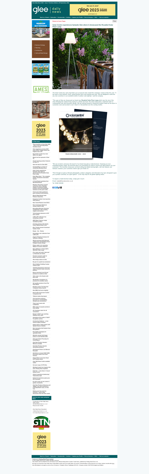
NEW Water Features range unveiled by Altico (40, 221)
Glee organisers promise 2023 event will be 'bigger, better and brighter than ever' (41, 150)
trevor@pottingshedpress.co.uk (40, 412)
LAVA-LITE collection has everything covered (39, 217)
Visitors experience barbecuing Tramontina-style (41, 375)
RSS (96, 17)
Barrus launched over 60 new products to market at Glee (40, 273)
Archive (68, 17)
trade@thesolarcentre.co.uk (65, 181)
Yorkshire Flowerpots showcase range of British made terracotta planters (41, 269)
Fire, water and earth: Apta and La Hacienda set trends (41, 253)
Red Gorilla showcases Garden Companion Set (41, 293)
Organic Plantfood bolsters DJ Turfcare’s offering (41, 237)
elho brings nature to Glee (40, 259)
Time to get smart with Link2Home (39, 304)
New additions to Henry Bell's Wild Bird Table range (41, 249)
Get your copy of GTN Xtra (40, 365)
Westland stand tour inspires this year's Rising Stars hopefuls (41, 368)
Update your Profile (77, 17)
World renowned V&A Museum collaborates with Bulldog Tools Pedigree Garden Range (41, 242)
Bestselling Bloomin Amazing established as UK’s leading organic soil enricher (41, 210)
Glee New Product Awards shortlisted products (40, 346)
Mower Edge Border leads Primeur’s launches (39, 196)
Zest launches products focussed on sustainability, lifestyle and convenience (40, 300)
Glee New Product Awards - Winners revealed (40, 343)
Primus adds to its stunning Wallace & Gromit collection (40, 246)
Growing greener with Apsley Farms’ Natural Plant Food (40, 224)
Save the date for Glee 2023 (40, 164)
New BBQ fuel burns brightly (40, 290)
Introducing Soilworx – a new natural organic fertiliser (40, 321)
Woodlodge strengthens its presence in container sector (40, 280)
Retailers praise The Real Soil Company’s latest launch (40, 287)
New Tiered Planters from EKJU (41, 202)
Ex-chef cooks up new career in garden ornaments (41, 382)
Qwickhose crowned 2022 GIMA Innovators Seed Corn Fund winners (41, 354)
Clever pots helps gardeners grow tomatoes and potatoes (40, 192)
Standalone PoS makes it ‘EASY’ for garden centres (41, 318)
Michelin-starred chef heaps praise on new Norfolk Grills (40, 336)
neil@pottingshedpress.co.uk (40, 411)
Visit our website (103, 17)
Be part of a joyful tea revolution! (41, 261)
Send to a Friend (44, 17)
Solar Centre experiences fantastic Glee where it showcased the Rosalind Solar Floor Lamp (41, 172)
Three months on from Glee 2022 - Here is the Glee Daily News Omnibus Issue (41, 145)
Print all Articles (88, 17)
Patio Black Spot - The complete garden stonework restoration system (41, 177)
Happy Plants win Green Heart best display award (41, 358)
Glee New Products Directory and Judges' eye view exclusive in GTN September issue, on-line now (41, 386)
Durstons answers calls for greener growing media (40, 256)
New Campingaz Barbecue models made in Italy (40, 205)
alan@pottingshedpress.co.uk (40, 404)
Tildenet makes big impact (40, 296)
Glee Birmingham (51, 461)
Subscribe (53, 17)
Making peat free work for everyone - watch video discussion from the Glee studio (41, 392)
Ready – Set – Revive (38, 231)
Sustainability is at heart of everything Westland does (40, 167)
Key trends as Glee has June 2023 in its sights (40, 154)
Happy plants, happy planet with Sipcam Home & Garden (41, 325)
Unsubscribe (61, 17)
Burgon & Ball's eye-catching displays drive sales (40, 314)
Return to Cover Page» (59, 21)
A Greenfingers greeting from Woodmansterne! (40, 182)
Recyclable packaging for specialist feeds (39, 332)
